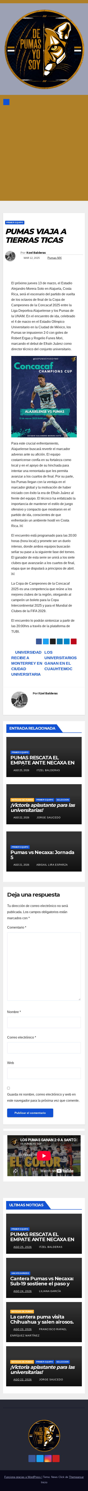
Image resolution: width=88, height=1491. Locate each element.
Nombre (14, 1012)
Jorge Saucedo (48, 817)
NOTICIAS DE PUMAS (22, 800)
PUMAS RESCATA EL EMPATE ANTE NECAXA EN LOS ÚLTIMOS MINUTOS (42, 763)
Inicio (44, 1482)
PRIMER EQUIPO (14, 222)
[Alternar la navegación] (80, 102)
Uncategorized (20, 1273)
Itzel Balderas (36, 253)
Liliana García (49, 1291)
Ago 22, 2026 (23, 1379)
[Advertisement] (44, 155)
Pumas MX (54, 257)
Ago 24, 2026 (23, 1291)
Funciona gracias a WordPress (23, 1477)
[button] (72, 102)
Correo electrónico (21, 1037)
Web (10, 1063)
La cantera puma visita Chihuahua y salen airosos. (42, 1319)
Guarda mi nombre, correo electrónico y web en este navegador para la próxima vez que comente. (43, 1097)
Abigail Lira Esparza (52, 864)
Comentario (16, 927)
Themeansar (76, 1477)
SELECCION (63, 800)
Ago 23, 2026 (23, 1329)
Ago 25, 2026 (23, 1247)
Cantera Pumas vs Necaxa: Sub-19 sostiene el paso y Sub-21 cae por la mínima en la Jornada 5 (43, 1286)
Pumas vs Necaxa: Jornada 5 (42, 854)
